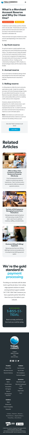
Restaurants (8, 404)
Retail (8, 402)
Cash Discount (20, 368)
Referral (8, 391)
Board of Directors (10, 415)
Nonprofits (8, 409)
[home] (9, 2)
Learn (20, 393)
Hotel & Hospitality (8, 407)
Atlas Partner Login (20, 382)
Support (21, 388)
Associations (8, 386)
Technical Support (20, 375)
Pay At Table (21, 370)
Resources (20, 413)
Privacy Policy (10, 417)
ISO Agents (8, 389)
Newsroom (14, 413)
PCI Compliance (21, 373)
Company (9, 413)
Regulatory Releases (19, 415)
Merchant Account (8, 370)
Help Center (21, 390)
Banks (8, 382)
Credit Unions (8, 384)
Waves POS (8, 368)
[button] (25, 2)
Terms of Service (18, 417)
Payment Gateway (8, 373)
